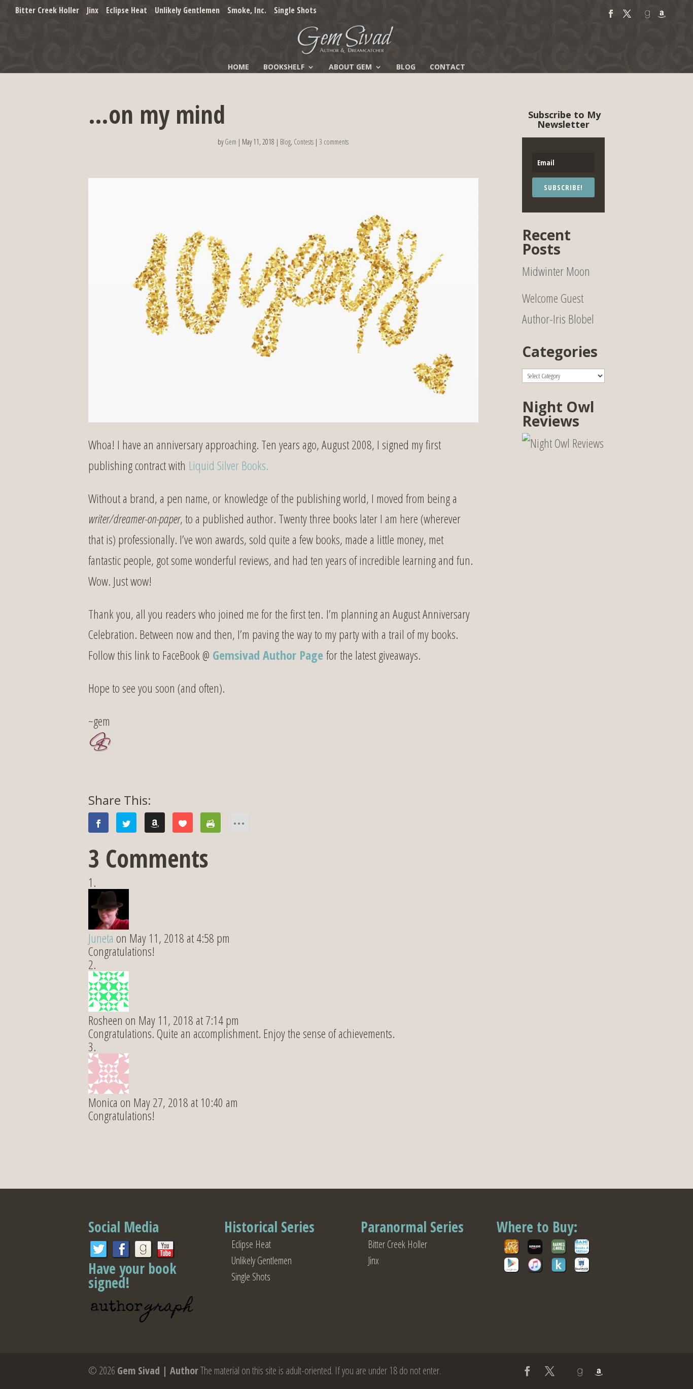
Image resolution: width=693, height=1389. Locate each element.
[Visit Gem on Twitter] (98, 1255)
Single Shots (295, 11)
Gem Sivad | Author (157, 1370)
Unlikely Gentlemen (187, 11)
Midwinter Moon (556, 271)
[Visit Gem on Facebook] (121, 1255)
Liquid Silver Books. (228, 465)
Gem (230, 142)
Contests (304, 142)
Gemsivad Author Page (268, 655)
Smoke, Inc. (246, 11)
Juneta (101, 938)
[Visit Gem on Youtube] (165, 1255)
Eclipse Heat (126, 11)
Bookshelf (283, 69)
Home (238, 69)
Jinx (92, 11)
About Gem (350, 69)
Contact (447, 69)
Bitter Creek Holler (47, 11)
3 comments (334, 142)
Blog (405, 69)
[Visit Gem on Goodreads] (143, 1255)
